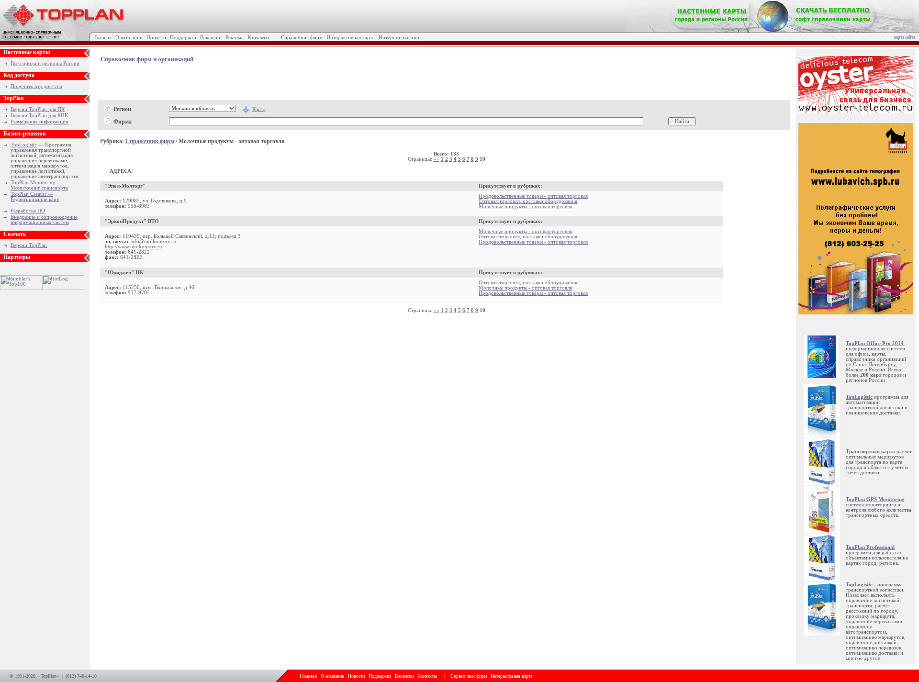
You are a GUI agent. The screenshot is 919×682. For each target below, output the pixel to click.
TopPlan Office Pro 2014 (875, 343)
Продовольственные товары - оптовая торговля (533, 196)
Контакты (258, 37)
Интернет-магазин (400, 37)
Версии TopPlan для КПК (39, 115)
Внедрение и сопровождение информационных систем (44, 219)
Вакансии (211, 37)
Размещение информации (39, 121)
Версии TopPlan (29, 245)
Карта (259, 109)
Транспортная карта (870, 451)
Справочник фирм (149, 141)
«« (436, 159)
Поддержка (183, 37)
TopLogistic (24, 144)
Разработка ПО (28, 210)
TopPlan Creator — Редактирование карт (35, 196)
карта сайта (904, 37)
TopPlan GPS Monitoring (875, 499)
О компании (129, 37)
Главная (103, 37)
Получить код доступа (36, 86)
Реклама (234, 37)
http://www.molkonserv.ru (133, 246)
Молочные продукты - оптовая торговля (525, 206)
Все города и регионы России (45, 63)
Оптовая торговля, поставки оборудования (528, 201)
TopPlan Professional (870, 547)
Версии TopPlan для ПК (38, 109)
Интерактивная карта (350, 37)
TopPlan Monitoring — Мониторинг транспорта (39, 185)
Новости (156, 37)
